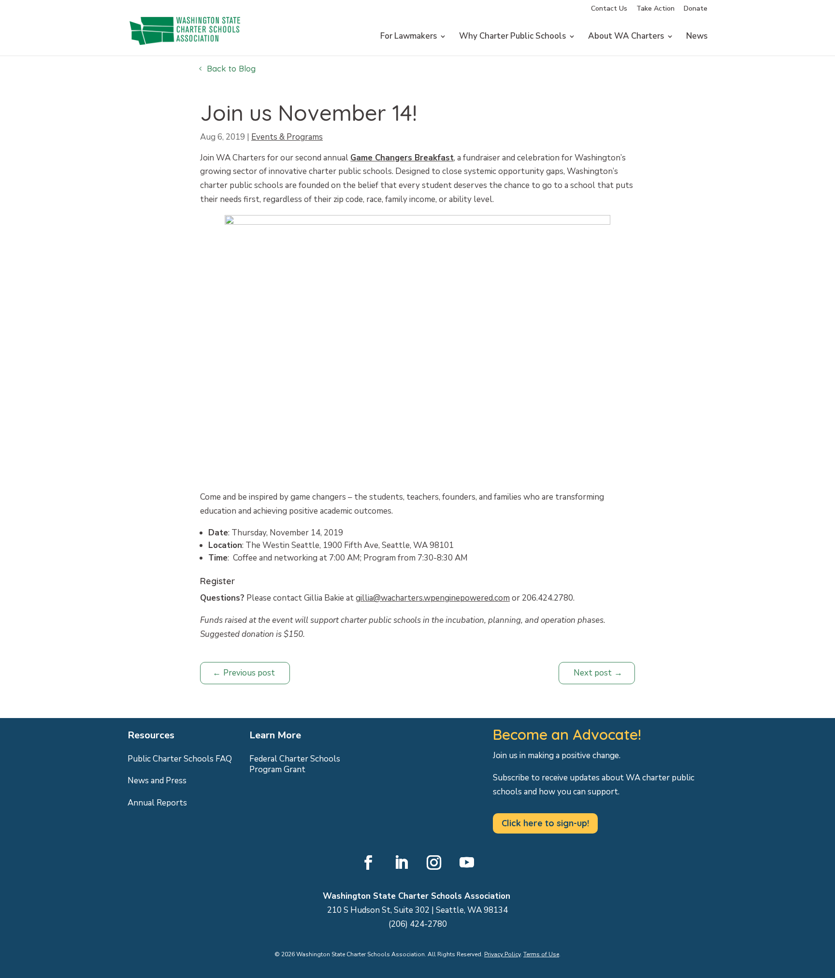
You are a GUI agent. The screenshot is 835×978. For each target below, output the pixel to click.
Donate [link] (695, 9)
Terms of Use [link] (541, 954)
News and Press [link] (157, 781)
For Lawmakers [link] (408, 37)
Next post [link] (593, 672)
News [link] (696, 37)
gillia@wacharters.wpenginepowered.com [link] (433, 598)
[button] (368, 862)
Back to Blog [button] (231, 68)
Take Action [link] (655, 9)
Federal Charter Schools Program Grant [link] (294, 764)
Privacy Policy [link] (502, 954)
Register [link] (217, 581)
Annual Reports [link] (157, 803)
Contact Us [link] (609, 9)
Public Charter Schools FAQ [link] (180, 759)
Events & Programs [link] (287, 137)
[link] (185, 54)
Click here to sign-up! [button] (545, 823)
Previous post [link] (249, 672)
